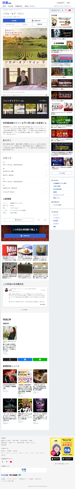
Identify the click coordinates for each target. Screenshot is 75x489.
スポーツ (21, 453)
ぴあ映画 (10, 9)
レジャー (27, 453)
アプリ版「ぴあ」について (63, 463)
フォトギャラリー (10, 24)
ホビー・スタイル (40, 453)
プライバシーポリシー (12, 479)
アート (2, 453)
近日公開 (10, 6)
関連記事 (39, 24)
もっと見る (24, 309)
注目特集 (55, 220)
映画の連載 (3, 444)
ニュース (55, 215)
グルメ (32, 453)
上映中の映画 (56, 186)
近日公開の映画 (57, 189)
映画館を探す (18, 6)
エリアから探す (57, 205)
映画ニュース (12, 442)
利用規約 (31, 479)
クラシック (14, 453)
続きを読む (42, 304)
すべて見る (42, 100)
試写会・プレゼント (30, 6)
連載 (54, 226)
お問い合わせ (38, 479)
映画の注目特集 (20, 442)
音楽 (68, 2)
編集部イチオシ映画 (5, 440)
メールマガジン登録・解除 (7, 481)
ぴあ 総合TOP (60, 2)
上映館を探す (37, 20)
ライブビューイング (58, 195)
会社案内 (3, 479)
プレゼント (56, 223)
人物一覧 (3, 455)
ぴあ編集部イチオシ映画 (59, 183)
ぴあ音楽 (15, 451)
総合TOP (3, 451)
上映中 (4, 6)
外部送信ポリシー (23, 479)
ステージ (8, 453)
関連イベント (56, 198)
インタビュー (56, 218)
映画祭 (55, 192)
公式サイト (20, 220)
